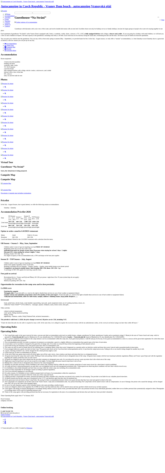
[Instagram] (5, 423)
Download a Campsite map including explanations (16, 193)
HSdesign (29, 428)
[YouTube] (5, 421)
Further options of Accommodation (26, 22)
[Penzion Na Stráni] (7, 83)
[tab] (11, 43)
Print (162, 20)
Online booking (5, 414)
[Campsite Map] (6, 183)
